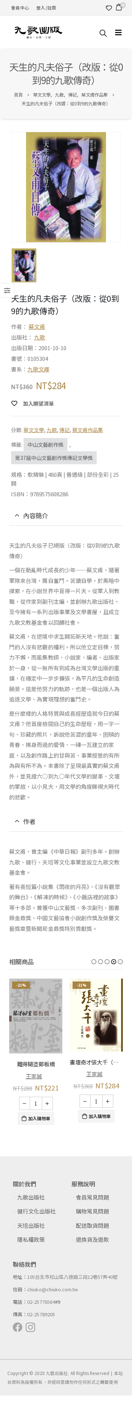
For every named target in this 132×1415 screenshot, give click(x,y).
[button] (94, 961)
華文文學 (33, 429)
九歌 (39, 337)
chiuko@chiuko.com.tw (52, 1287)
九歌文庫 (38, 369)
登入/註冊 (46, 7)
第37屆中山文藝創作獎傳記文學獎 (54, 457)
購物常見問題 (92, 1209)
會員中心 (20, 7)
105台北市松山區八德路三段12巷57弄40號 (72, 1274)
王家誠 (34, 1074)
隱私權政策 (31, 1237)
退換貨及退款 (92, 1237)
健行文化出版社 (36, 1209)
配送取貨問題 (92, 1223)
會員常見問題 (92, 1195)
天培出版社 (31, 1223)
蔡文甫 (37, 326)
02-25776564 (41, 1299)
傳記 (64, 429)
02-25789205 (41, 1312)
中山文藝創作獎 (45, 444)
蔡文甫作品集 (87, 429)
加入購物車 (39, 1116)
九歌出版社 (31, 1195)
